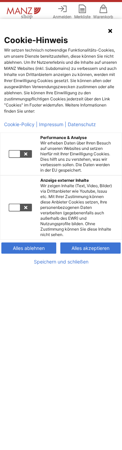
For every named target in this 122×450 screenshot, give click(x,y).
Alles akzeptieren (90, 248)
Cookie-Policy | (21, 124)
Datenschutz (82, 124)
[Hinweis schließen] (110, 31)
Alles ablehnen (29, 248)
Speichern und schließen (61, 262)
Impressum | (52, 124)
